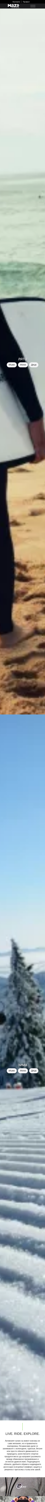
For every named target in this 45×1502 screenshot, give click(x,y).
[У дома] (13, 6)
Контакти (16, 2)
